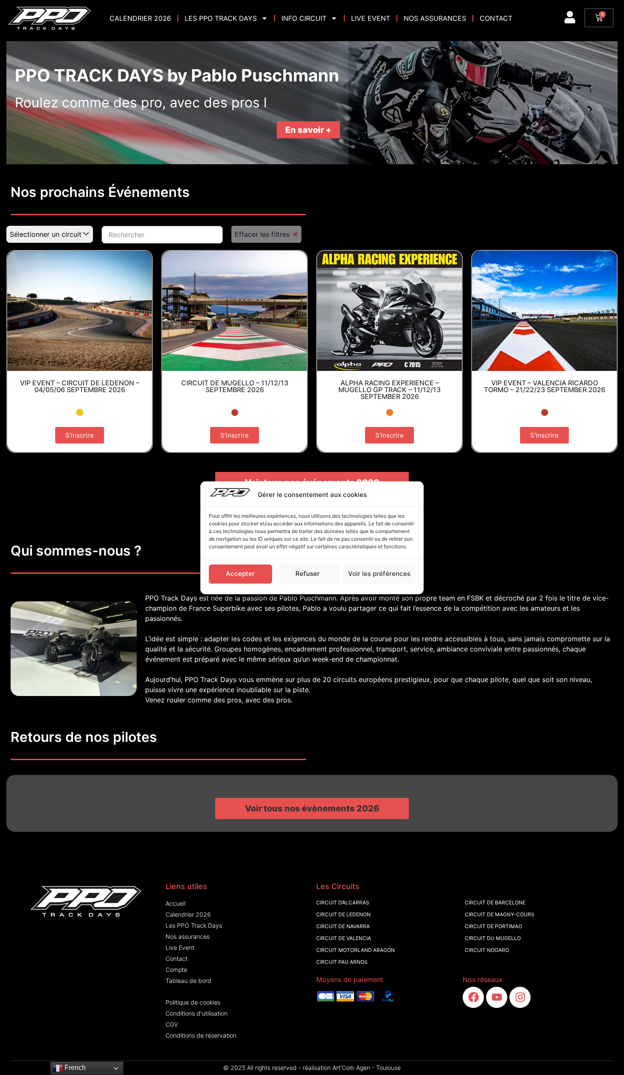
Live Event (370, 18)
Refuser (307, 574)
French (74, 1067)
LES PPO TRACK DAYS (221, 18)
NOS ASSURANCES (435, 18)
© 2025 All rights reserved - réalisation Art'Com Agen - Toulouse (312, 1067)
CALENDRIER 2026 (140, 18)
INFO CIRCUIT (303, 18)
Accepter (240, 574)
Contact (496, 18)
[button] (312, 808)
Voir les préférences (379, 574)
